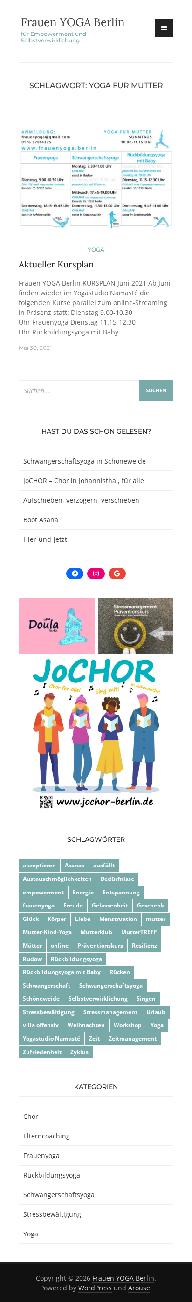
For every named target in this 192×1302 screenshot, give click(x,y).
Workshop (128, 1025)
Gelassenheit (110, 905)
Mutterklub (96, 932)
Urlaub (155, 1012)
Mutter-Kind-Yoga (47, 932)
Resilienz (144, 945)
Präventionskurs (100, 945)
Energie (83, 892)
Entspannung (121, 892)
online (60, 945)
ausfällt (104, 865)
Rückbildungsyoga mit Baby (62, 972)
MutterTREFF (139, 932)
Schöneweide (41, 998)
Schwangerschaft (46, 985)
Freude (73, 905)
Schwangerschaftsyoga (111, 985)
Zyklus (79, 1052)
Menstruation (118, 919)
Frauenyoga (41, 1155)
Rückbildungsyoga (76, 959)
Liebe (82, 919)
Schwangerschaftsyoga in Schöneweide (84, 461)
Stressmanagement (110, 1012)
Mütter (32, 945)
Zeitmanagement (133, 1039)
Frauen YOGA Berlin (73, 22)
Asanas (74, 865)
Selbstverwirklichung (98, 998)
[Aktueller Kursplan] (96, 183)
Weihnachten (86, 1025)
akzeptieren (39, 865)
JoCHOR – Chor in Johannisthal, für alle (83, 480)
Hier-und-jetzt (45, 539)
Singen (146, 998)
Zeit (94, 1039)
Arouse (139, 1287)
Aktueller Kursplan (56, 264)
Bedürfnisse (117, 879)
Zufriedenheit (42, 1052)
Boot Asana (40, 519)
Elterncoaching (46, 1136)
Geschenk (150, 905)
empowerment (43, 892)
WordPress (95, 1287)
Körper (57, 919)
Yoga (96, 249)
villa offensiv (41, 1025)
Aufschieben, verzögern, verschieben (81, 500)
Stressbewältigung (49, 1012)
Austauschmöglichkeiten (57, 879)
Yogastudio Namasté (51, 1039)
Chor (30, 1116)
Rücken (120, 972)
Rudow (32, 959)
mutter (155, 919)
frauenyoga (39, 905)
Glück (31, 919)
